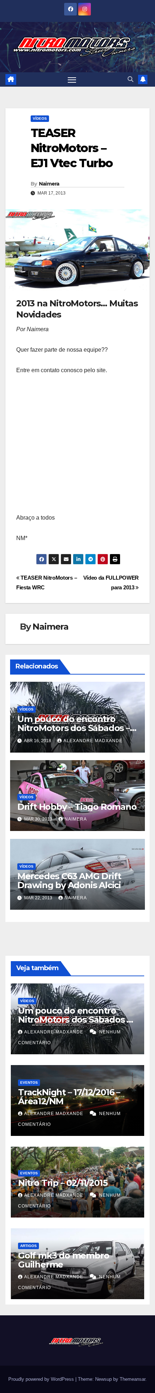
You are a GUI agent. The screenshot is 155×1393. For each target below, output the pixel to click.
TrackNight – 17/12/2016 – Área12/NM (69, 1096)
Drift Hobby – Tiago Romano (77, 806)
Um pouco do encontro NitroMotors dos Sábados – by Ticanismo (73, 728)
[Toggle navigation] (72, 79)
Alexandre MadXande (93, 740)
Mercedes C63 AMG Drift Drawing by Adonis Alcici (69, 880)
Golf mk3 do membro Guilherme (63, 1260)
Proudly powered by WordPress (41, 1379)
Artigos (28, 1246)
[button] (130, 79)
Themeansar (132, 1379)
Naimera (49, 184)
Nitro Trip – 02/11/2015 (62, 1183)
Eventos (29, 1082)
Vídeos (40, 118)
